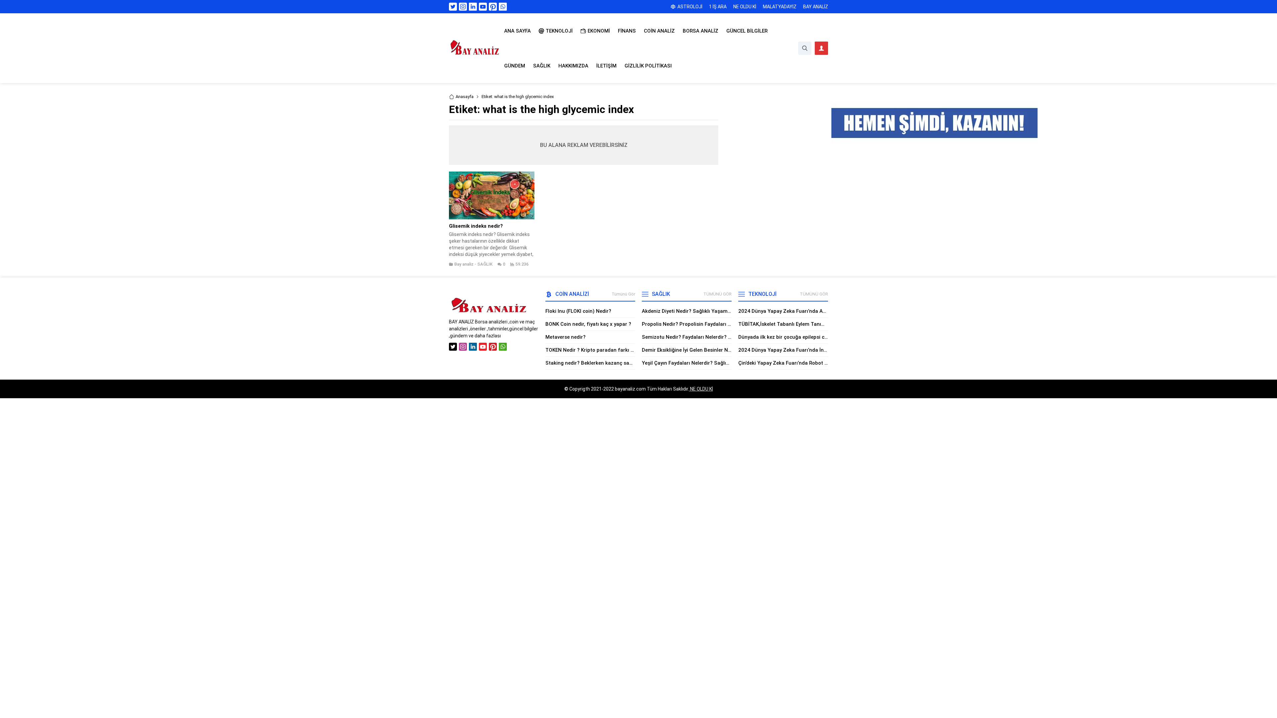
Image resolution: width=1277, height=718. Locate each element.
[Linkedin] (473, 7)
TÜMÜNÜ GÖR (717, 294)
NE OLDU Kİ (701, 389)
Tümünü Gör (623, 294)
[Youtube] (483, 7)
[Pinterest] (493, 7)
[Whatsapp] (503, 7)
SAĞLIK (485, 264)
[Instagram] (463, 7)
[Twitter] (453, 7)
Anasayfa (465, 96)
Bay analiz (464, 264)
